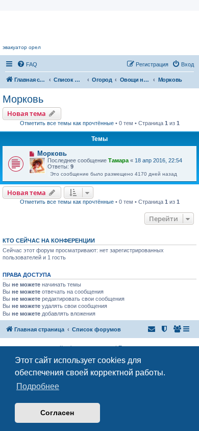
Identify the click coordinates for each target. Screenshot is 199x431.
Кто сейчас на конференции (49, 240)
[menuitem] (27, 64)
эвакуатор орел (22, 47)
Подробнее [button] (37, 386)
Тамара (118, 160)
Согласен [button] (57, 413)
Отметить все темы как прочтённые (67, 123)
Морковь (23, 99)
